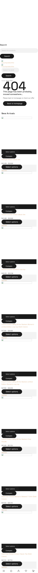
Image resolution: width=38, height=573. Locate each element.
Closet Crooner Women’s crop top (13, 269)
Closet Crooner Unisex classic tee (13, 214)
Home (3, 80)
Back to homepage (14, 104)
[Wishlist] (26, 571)
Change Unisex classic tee (11, 160)
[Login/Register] (19, 571)
